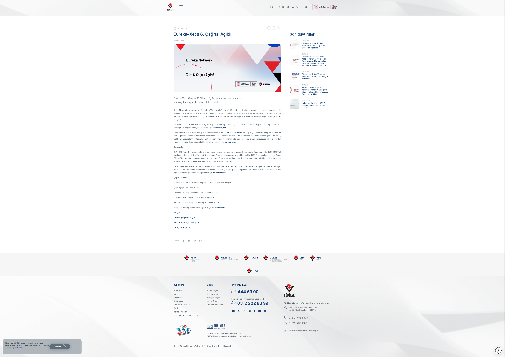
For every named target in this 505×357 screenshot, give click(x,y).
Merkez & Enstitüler (182, 305)
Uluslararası (178, 297)
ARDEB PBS (226, 258)
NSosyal (283, 7)
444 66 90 (247, 291)
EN (271, 7)
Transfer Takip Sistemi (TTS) (186, 315)
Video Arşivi (212, 301)
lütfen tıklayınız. (219, 128)
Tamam (58, 347)
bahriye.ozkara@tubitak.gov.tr (187, 222)
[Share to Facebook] (183, 240)
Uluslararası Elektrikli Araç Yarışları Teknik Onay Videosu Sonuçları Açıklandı (315, 45)
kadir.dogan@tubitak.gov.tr (185, 217)
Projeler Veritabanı (215, 305)
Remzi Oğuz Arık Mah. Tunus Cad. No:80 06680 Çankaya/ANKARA (303, 309)
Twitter (288, 7)
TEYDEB (254, 258)
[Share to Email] (200, 240)
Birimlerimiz (178, 301)
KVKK (176, 308)
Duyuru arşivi (212, 294)
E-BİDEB (274, 258)
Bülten (265, 311)
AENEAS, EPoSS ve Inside (230, 133)
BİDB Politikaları (180, 312)
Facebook (302, 7)
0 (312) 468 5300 (298, 317)
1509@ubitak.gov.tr (182, 227)
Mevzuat (177, 294)
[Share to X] (189, 240)
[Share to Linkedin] (194, 240)
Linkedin (293, 7)
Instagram (297, 7)
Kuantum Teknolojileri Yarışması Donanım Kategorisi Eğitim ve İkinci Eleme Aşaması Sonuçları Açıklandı (315, 90)
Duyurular (183, 28)
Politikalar (178, 290)
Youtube (306, 7)
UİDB (318, 258)
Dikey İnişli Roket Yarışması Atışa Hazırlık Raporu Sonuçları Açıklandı (315, 76)
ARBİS (194, 258)
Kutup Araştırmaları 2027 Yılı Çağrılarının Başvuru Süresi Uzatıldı (314, 105)
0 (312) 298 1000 (298, 323)
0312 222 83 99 (252, 303)
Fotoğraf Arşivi (213, 297)
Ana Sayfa (177, 28)
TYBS (255, 271)
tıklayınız (19, 348)
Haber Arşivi (212, 290)
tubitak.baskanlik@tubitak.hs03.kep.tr (303, 331)
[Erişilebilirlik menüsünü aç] (498, 350)
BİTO (302, 258)
